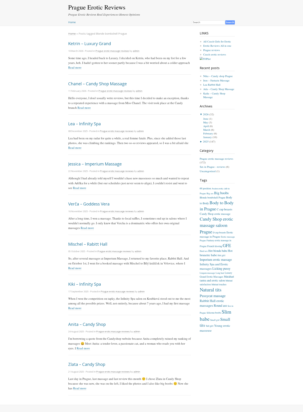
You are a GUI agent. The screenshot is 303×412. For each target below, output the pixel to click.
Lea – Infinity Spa (84, 124)
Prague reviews (211, 50)
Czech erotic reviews (214, 54)
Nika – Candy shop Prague (218, 76)
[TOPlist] (205, 59)
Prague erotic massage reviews (112, 50)
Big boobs (221, 192)
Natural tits (210, 289)
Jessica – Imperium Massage (95, 164)
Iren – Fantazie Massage (216, 80)
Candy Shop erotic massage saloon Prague (216, 225)
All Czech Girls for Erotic (217, 41)
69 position (205, 188)
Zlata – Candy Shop (86, 364)
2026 (206, 114)
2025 (206, 141)
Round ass (220, 305)
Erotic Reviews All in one (217, 45)
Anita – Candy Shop (87, 324)
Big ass (210, 193)
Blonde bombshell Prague (212, 197)
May (205, 122)
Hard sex (204, 251)
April (206, 126)
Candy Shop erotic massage (215, 213)
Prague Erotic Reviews (96, 7)
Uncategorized (208, 171)
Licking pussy (221, 268)
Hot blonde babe (217, 251)
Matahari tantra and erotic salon (217, 279)
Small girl (215, 319)
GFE (227, 245)
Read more (75, 67)
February (208, 133)
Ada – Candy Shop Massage (218, 89)
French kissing (214, 246)
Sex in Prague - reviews (212, 166)
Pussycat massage (212, 295)
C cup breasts (224, 209)
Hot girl (221, 255)
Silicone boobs (214, 312)
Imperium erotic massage (216, 259)
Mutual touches (218, 284)
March (206, 129)
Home (72, 22)
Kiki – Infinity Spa (84, 284)
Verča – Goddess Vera (89, 204)
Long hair (220, 272)
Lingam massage (207, 272)
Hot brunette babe (216, 252)
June (205, 118)
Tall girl (209, 325)
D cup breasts (219, 232)
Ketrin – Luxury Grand (89, 43)
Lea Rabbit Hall (211, 84)
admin (136, 50)
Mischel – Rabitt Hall (87, 244)
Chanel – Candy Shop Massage (97, 84)
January (207, 137)
